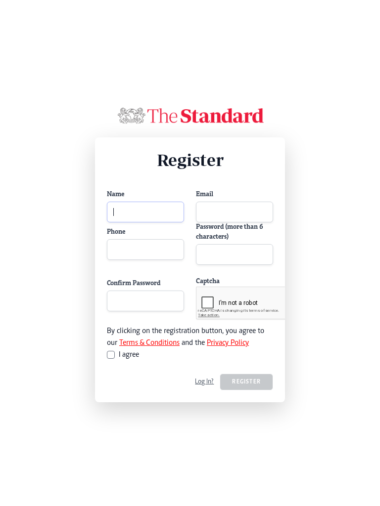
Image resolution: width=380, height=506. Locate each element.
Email (204, 194)
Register (246, 382)
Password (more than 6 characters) (229, 232)
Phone (116, 232)
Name (115, 194)
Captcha (208, 281)
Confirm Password (133, 283)
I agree (129, 355)
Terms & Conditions (149, 343)
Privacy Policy (228, 343)
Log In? (204, 382)
